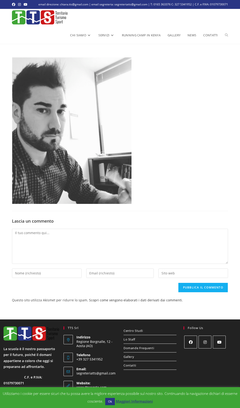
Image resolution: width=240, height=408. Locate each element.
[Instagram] (205, 342)
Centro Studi (133, 331)
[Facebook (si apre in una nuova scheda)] (14, 4)
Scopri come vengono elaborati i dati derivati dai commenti (135, 300)
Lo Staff (129, 339)
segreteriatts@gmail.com (96, 373)
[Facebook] (190, 342)
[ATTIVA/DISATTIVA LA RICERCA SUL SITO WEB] (226, 35)
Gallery (129, 357)
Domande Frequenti (139, 348)
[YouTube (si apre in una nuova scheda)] (25, 4)
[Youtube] (219, 342)
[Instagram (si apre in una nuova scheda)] (19, 4)
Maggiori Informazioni (134, 401)
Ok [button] (110, 401)
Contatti (130, 365)
